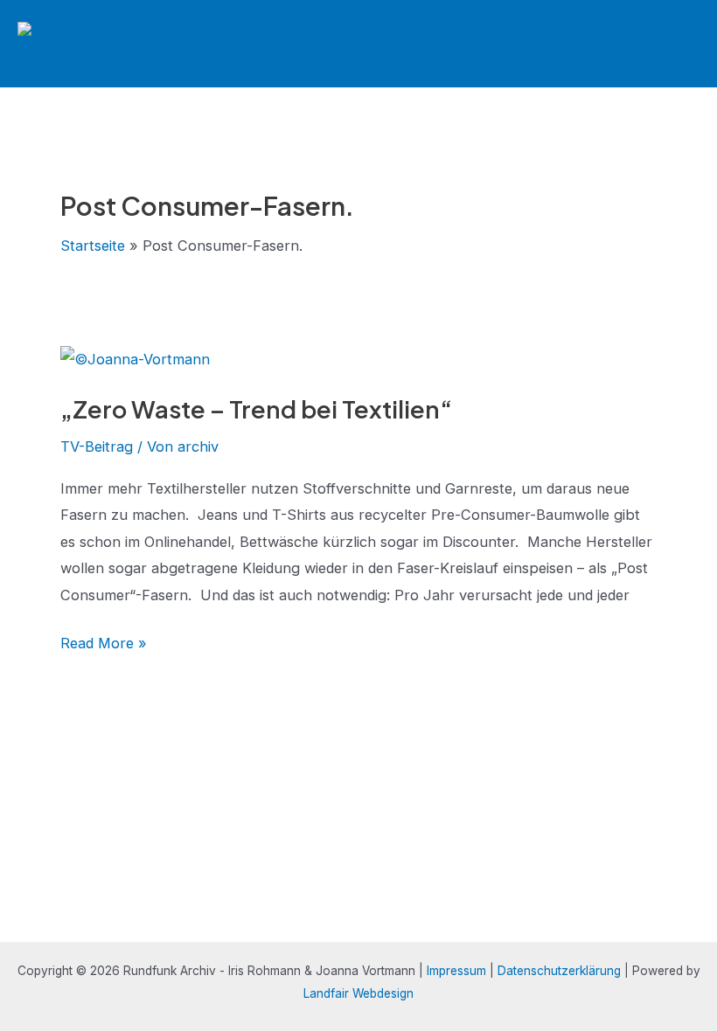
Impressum (456, 971)
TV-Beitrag (96, 446)
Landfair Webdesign (358, 993)
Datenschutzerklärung (559, 971)
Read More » (103, 644)
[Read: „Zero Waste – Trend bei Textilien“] (135, 358)
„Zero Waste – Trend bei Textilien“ (256, 409)
